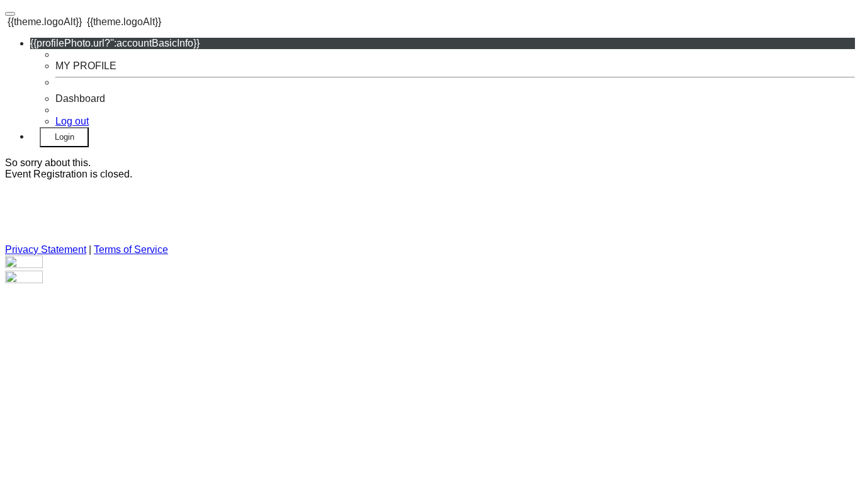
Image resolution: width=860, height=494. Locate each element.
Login (64, 137)
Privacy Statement (45, 249)
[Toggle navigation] (10, 14)
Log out (72, 121)
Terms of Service (131, 249)
